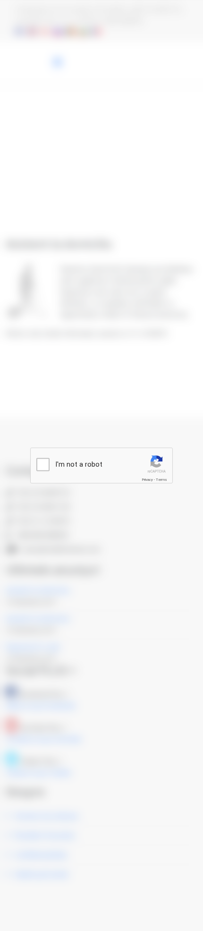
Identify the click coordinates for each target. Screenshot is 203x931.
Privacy (147, 480)
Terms (161, 480)
